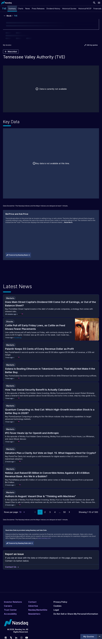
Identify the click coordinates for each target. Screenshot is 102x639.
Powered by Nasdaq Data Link (20, 543)
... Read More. (68, 222)
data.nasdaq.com (44, 538)
